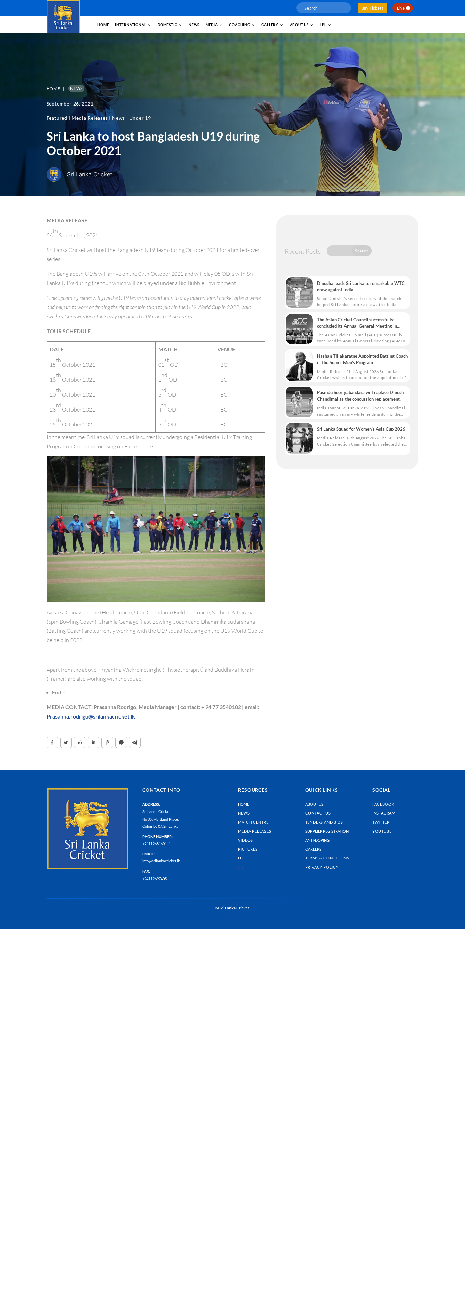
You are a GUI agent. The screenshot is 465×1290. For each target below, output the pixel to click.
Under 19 (140, 118)
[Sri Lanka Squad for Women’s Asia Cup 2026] (299, 438)
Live (401, 8)
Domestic (167, 24)
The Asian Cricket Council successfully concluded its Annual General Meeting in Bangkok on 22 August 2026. (357, 323)
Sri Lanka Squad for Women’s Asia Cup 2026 (361, 429)
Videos (245, 840)
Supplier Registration (327, 831)
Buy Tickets (373, 8)
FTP (241, 867)
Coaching (239, 24)
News (194, 24)
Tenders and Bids (324, 822)
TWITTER (381, 822)
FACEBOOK (383, 804)
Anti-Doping (317, 840)
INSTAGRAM (384, 813)
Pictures (247, 849)
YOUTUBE (382, 831)
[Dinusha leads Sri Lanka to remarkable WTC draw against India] (299, 292)
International (130, 24)
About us (299, 24)
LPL (323, 24)
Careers (313, 849)
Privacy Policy (322, 867)
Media (212, 24)
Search (362, 250)
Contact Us (318, 813)
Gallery (269, 24)
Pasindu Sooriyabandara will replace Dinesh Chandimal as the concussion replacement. (360, 396)
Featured (57, 118)
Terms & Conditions (327, 858)
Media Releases (89, 118)
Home (103, 24)
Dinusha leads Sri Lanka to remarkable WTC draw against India (361, 286)
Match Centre (253, 822)
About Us (314, 804)
